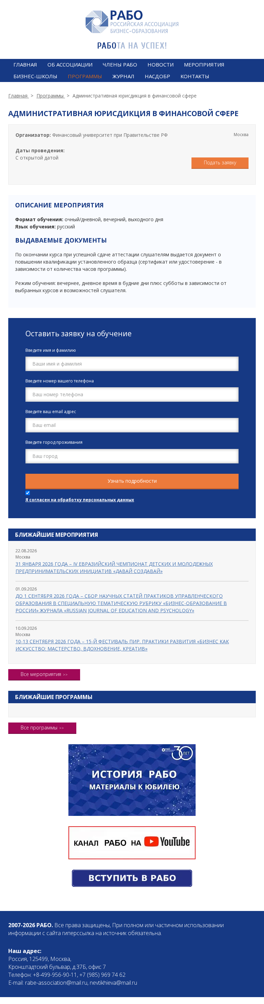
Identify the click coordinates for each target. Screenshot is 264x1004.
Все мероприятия (41, 674)
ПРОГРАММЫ (85, 76)
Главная (25, 64)
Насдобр (157, 76)
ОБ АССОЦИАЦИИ (69, 64)
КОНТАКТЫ (194, 76)
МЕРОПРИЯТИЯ (204, 64)
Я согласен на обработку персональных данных (79, 500)
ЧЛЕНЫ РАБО (120, 64)
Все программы (39, 727)
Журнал (123, 76)
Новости (160, 64)
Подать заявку (220, 162)
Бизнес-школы (35, 76)
